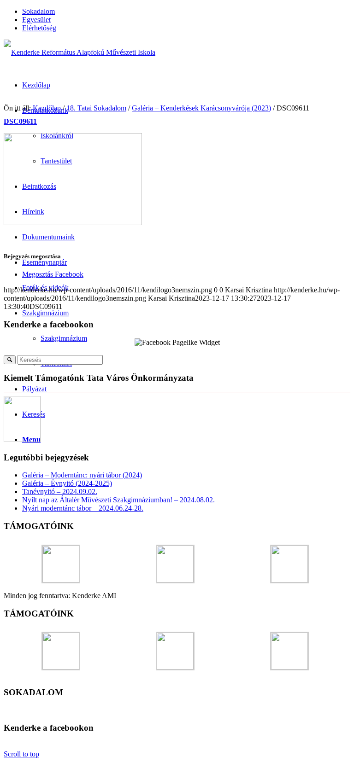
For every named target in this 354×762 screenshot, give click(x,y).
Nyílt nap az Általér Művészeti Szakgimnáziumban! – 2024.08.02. (118, 500)
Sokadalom (38, 11)
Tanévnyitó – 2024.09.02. (59, 491)
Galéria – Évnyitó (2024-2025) (67, 483)
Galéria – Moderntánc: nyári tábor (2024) (82, 475)
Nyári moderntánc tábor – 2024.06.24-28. (82, 508)
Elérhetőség (39, 28)
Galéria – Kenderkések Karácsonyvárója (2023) (201, 108)
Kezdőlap (47, 108)
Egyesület (36, 19)
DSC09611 (20, 121)
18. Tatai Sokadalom (96, 108)
